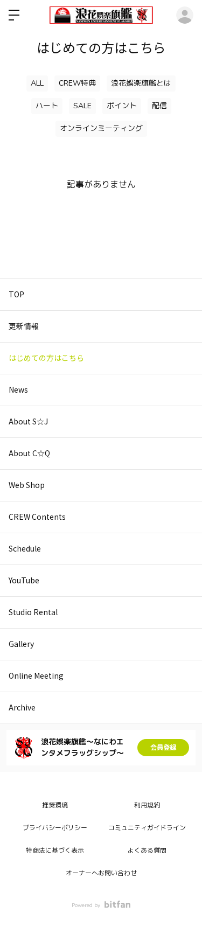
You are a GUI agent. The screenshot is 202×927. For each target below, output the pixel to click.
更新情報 (24, 325)
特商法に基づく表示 (55, 850)
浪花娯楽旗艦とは (141, 83)
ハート (47, 106)
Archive (22, 707)
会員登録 (163, 747)
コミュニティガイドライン (147, 828)
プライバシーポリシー (55, 828)
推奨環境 (55, 805)
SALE (82, 106)
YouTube (24, 580)
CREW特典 (77, 83)
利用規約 (147, 805)
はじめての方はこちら (46, 357)
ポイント (122, 106)
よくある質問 (147, 850)
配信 (159, 106)
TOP (16, 294)
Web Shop (27, 484)
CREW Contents (37, 516)
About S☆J (28, 421)
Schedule (25, 548)
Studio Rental (33, 612)
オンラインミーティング (101, 128)
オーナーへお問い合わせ (101, 873)
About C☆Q (29, 453)
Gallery (21, 643)
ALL (37, 83)
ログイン (184, 15)
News (18, 389)
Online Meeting (36, 675)
